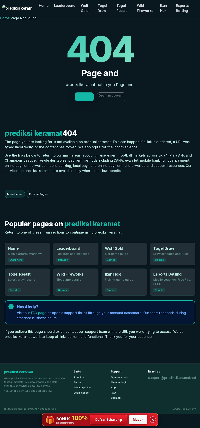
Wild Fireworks (145, 8)
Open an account (111, 95)
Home (44, 6)
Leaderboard (64, 6)
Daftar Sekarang (108, 419)
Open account (119, 377)
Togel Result (121, 8)
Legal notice (81, 392)
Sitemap (116, 397)
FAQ (113, 392)
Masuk (138, 419)
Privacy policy (82, 387)
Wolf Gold (84, 8)
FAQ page (38, 313)
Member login (119, 382)
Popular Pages (38, 194)
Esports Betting (182, 8)
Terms (77, 382)
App (113, 387)
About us (79, 377)
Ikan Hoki (163, 8)
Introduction (14, 194)
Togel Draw (102, 8)
